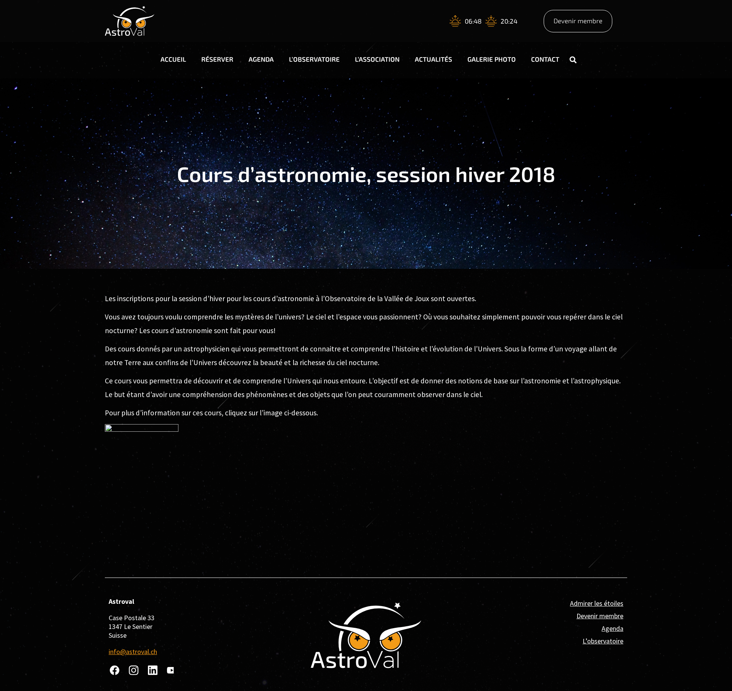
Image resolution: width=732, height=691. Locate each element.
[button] (573, 59)
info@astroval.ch (133, 651)
